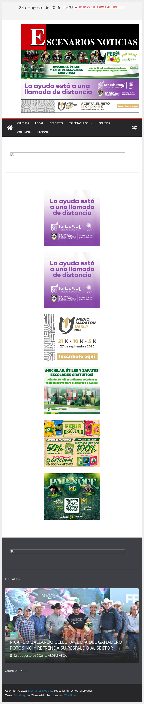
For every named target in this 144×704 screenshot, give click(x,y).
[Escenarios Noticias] (9, 127)
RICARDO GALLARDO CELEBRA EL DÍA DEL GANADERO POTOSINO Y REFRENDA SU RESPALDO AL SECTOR (66, 645)
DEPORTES (56, 123)
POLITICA (104, 123)
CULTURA (23, 123)
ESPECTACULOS (78, 123)
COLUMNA (24, 132)
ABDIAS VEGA (57, 656)
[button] (90, 123)
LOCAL (39, 123)
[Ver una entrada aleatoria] (134, 127)
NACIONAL (43, 132)
